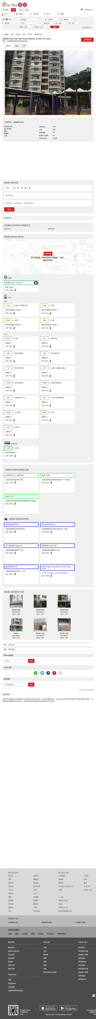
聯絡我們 (11, 958)
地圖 (16, 46)
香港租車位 (82, 962)
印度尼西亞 (61, 934)
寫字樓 (20, 14)
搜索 (54, 27)
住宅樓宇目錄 (13, 922)
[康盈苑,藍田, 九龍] (16, 624)
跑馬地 (10, 883)
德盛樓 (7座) (64, 633)
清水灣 (10, 886)
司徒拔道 (36, 911)
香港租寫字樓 (83, 951)
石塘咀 (35, 900)
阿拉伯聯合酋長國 (49, 972)
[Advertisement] (48, 160)
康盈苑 (16, 633)
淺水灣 (35, 876)
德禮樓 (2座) (40, 610)
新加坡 (40, 934)
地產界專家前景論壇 (15, 990)
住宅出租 (51, 229)
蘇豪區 (10, 907)
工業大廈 (35, 14)
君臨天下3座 (63, 900)
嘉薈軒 (61, 879)
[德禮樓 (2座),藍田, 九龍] (40, 601)
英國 (45, 965)
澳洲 (45, 962)
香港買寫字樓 (83, 969)
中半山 (10, 890)
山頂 (35, 890)
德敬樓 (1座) (40, 633)
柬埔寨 (45, 955)
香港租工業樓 (83, 955)
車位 (48, 14)
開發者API (12, 983)
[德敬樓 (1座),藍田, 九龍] (40, 624)
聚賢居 (61, 883)
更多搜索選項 (86, 27)
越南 (17, 934)
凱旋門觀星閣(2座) (65, 911)
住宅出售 (7, 229)
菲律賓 (25, 934)
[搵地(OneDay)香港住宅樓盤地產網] (14, 4)
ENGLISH (88, 10)
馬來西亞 (50, 934)
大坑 (35, 893)
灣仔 (10, 879)
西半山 (10, 876)
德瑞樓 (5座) (64, 610)
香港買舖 (81, 976)
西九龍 (35, 883)
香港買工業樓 (83, 972)
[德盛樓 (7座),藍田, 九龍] (64, 624)
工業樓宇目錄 (80, 922)
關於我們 (11, 948)
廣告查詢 (11, 955)
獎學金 (10, 962)
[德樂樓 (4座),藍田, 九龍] (16, 601)
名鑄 (60, 904)
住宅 (5, 14)
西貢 (10, 897)
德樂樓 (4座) (16, 610)
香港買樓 (81, 965)
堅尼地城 (36, 886)
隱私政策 (69, 1014)
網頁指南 (11, 969)
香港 (10, 934)
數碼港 (35, 904)
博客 (9, 980)
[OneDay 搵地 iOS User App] (48, 1008)
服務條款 (63, 1014)
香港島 (62, 876)
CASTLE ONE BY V (66, 886)
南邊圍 (35, 897)
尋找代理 (11, 965)
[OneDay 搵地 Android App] (68, 1008)
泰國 (33, 934)
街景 (23, 46)
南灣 (60, 890)
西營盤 (10, 900)
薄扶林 (10, 904)
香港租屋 (81, 948)
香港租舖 (81, 958)
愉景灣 (10, 893)
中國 (45, 948)
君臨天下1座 (63, 907)
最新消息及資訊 (14, 951)
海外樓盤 (5, 10)
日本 (45, 951)
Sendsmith (90, 690)
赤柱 (10, 911)
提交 (9, 209)
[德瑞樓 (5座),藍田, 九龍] (64, 601)
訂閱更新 (87, 39)
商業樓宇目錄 (47, 922)
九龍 (61, 897)
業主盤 (7, 23)
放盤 (13, 10)
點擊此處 (48, 254)
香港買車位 (82, 979)
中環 (35, 907)
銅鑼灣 (35, 879)
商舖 (62, 14)
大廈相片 (8, 46)
